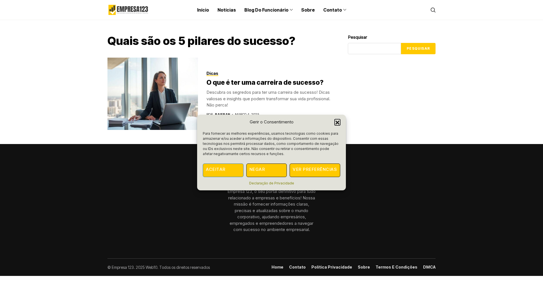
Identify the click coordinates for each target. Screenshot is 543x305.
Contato (297, 267)
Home (277, 267)
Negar (257, 169)
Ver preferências (315, 169)
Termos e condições (396, 267)
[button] (337, 122)
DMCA (429, 267)
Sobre (364, 267)
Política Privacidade (331, 267)
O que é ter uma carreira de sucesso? (265, 82)
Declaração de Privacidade (271, 183)
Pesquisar (357, 37)
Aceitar (216, 169)
